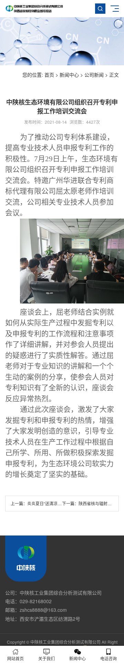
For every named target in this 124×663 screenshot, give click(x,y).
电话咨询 (108, 658)
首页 (49, 74)
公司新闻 (94, 74)
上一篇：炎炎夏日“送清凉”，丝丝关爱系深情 (51, 503)
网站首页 (15, 658)
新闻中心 (69, 74)
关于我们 (46, 658)
